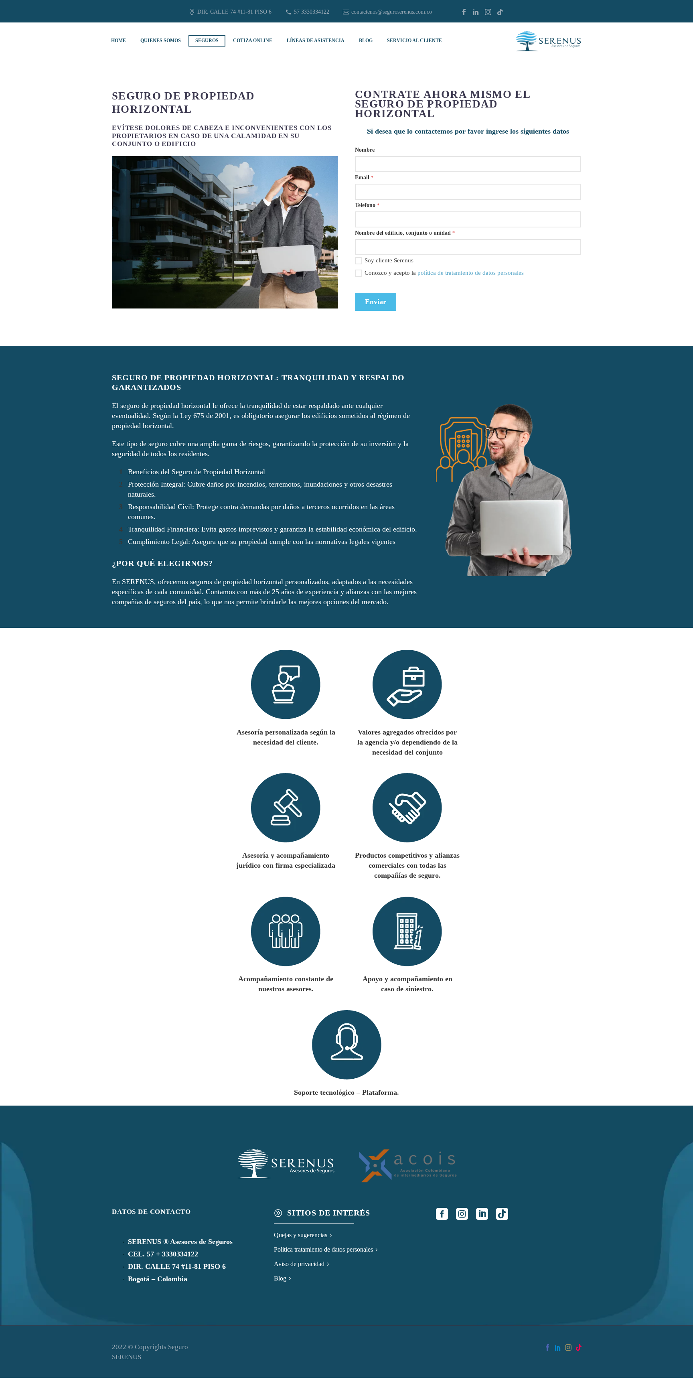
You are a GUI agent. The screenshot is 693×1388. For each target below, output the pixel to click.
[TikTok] (500, 12)
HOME (118, 40)
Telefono (367, 205)
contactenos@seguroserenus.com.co (391, 12)
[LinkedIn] (476, 12)
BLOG (366, 40)
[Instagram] (488, 12)
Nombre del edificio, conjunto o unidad (405, 233)
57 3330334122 (311, 12)
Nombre (365, 150)
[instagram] (462, 1214)
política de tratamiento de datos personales (470, 273)
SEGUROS (207, 40)
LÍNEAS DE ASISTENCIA (315, 40)
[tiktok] (502, 1214)
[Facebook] (464, 12)
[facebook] (442, 1214)
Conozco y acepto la (444, 273)
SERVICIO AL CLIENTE (414, 40)
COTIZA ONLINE (252, 40)
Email (364, 178)
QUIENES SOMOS (160, 40)
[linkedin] (482, 1214)
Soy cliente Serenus (389, 260)
